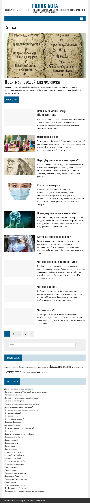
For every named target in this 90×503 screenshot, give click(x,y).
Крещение (34, 367)
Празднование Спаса (13, 437)
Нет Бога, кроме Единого (15, 488)
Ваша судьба (10, 482)
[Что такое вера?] (19, 323)
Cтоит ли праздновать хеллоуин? (19, 428)
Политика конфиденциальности (34, 501)
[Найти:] (42, 344)
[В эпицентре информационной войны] (19, 226)
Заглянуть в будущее (13, 452)
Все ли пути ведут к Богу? (15, 461)
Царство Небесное (12, 422)
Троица (24, 373)
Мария (39, 367)
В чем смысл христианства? (16, 485)
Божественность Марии (15, 473)
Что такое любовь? (47, 286)
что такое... (43, 372)
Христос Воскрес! (12, 425)
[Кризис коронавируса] (19, 198)
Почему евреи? (11, 440)
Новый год (45, 367)
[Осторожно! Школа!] (19, 150)
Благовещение (10, 467)
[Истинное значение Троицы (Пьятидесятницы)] (19, 124)
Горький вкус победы (14, 455)
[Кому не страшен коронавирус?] (19, 250)
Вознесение (15, 367)
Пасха (53, 366)
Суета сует (9, 431)
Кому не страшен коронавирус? (54, 236)
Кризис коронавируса (48, 185)
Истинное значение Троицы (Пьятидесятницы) (52, 113)
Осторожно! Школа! (47, 136)
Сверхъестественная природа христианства (24, 491)
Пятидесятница (78, 367)
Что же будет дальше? (14, 419)
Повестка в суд (11, 443)
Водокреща (7, 367)
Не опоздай (9, 446)
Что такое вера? (46, 310)
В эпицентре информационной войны (57, 213)
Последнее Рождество (14, 476)
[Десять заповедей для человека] (44, 76)
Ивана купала (10, 449)
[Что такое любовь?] (19, 300)
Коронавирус (25, 367)
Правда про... (65, 366)
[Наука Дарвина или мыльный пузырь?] (19, 173)
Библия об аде (10, 470)
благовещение (31, 373)
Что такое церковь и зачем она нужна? (58, 261)
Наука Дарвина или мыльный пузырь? (58, 160)
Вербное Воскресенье (14, 464)
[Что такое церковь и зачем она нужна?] (19, 275)
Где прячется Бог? (12, 458)
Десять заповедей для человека (32, 81)
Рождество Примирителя (15, 479)
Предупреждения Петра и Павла (19, 434)
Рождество (12, 372)
